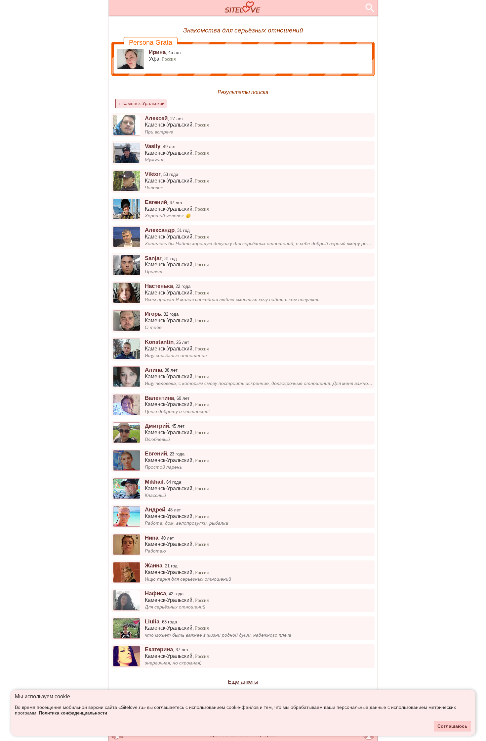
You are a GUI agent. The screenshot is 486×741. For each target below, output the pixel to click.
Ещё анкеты (243, 681)
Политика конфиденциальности (73, 713)
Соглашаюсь (452, 726)
